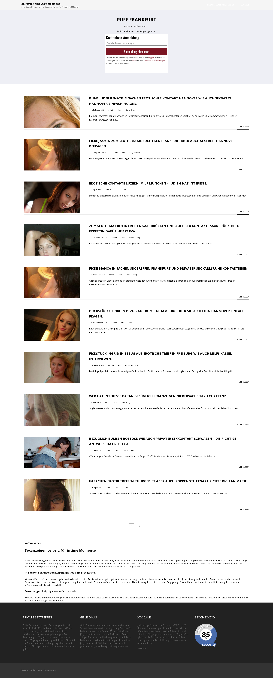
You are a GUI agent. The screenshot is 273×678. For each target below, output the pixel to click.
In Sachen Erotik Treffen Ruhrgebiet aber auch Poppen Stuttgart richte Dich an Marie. (168, 481)
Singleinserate (135, 152)
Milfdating (126, 402)
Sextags (245, 4)
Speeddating (134, 237)
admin (111, 110)
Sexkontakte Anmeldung (220, 4)
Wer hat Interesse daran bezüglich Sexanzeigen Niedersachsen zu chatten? (157, 396)
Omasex (127, 487)
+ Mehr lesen (243, 126)
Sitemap (141, 648)
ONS (124, 189)
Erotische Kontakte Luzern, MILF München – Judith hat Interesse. (148, 183)
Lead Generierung (47, 670)
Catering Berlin (28, 670)
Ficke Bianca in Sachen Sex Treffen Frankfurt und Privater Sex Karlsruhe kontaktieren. (168, 268)
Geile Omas (130, 110)
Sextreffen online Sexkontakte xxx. (41, 3)
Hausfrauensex (131, 365)
